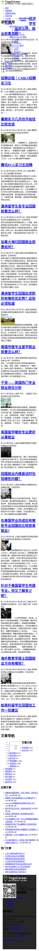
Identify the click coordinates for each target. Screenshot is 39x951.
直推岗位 (13, 766)
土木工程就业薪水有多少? (15, 853)
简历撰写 (8, 771)
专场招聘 (25, 748)
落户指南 (8, 777)
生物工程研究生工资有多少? (16, 872)
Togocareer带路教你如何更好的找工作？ (20, 803)
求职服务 (8, 11)
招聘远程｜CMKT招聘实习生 (16, 835)
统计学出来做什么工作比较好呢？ (18, 867)
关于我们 (8, 68)
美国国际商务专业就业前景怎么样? (18, 864)
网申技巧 (8, 774)
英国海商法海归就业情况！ (15, 859)
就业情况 (13, 753)
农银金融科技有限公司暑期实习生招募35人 (21, 829)
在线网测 (8, 24)
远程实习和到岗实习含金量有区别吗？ (20, 814)
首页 (7, 8)
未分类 (12, 758)
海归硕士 (13, 763)
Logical (16, 29)
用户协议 (25, 936)
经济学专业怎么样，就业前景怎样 (18, 808)
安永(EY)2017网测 (16, 46)
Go (16, 748)
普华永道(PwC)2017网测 (19, 26)
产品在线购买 (16, 929)
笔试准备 (8, 769)
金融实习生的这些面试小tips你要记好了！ (21, 798)
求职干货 (8, 63)
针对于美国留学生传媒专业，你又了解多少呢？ (18, 591)
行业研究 (8, 779)
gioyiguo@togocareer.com (17, 926)
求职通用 (13, 761)
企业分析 (25, 750)
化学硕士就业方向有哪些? (15, 856)
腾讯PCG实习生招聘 (16, 165)
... (9, 762)
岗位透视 (13, 756)
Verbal (16, 31)
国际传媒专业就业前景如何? (16, 869)
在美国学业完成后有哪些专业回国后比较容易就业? (18, 526)
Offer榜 (8, 19)
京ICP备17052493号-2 (11, 940)
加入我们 (8, 65)
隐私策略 (18, 936)
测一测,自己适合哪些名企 (14, 70)
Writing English (19, 34)
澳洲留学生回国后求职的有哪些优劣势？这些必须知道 (18, 298)
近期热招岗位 (10, 13)
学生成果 (10, 903)
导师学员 (8, 16)
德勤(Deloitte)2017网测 (18, 37)
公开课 (7, 21)
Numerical (17, 32)
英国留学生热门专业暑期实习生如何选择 (20, 824)
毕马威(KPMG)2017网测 (19, 54)
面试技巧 (8, 782)
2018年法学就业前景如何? (15, 861)
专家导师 (10, 900)
